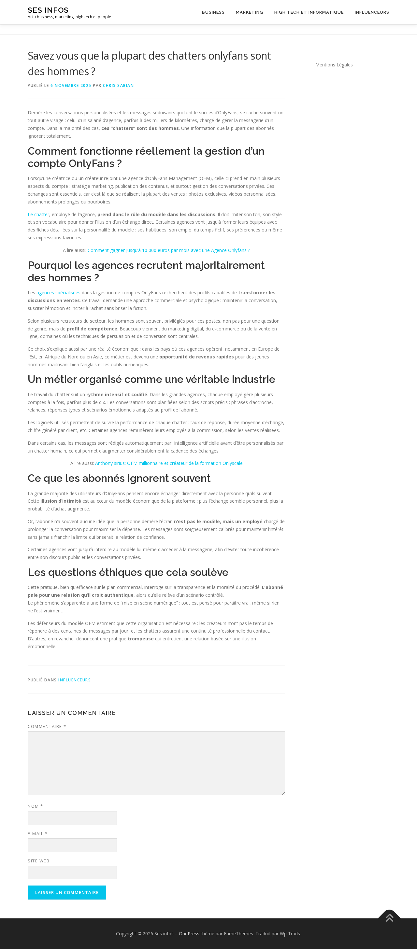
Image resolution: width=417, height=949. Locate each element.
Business (213, 12)
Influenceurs (372, 12)
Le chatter (38, 214)
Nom (35, 806)
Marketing (249, 12)
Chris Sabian (118, 85)
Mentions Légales (334, 65)
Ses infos (48, 10)
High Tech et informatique (309, 12)
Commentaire (47, 726)
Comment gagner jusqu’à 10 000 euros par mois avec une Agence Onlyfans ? (169, 250)
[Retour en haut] (389, 918)
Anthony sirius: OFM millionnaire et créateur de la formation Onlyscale (169, 463)
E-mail (38, 833)
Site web (39, 861)
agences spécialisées (58, 292)
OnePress (189, 933)
